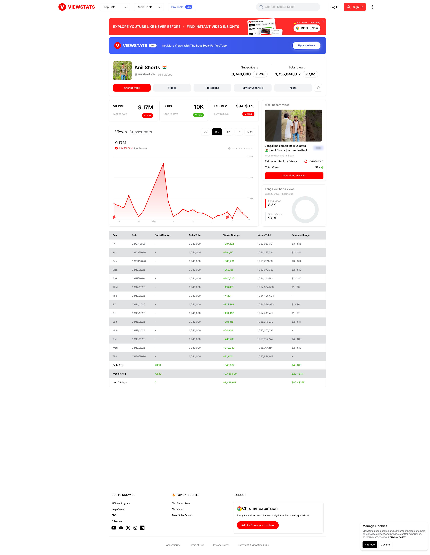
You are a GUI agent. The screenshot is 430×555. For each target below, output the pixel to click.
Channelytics (132, 87)
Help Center (118, 509)
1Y (239, 131)
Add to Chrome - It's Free (257, 525)
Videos (172, 87)
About (293, 87)
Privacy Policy (221, 545)
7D (205, 131)
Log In (335, 7)
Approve (370, 544)
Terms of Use (196, 545)
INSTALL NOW (309, 28)
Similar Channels (253, 87)
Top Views (178, 509)
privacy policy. (398, 537)
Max (249, 131)
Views (121, 132)
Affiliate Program (120, 503)
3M (228, 131)
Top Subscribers (181, 503)
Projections (212, 87)
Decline (385, 544)
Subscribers (141, 132)
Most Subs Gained (182, 515)
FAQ (113, 515)
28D (217, 131)
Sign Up (358, 7)
